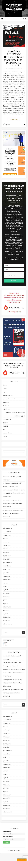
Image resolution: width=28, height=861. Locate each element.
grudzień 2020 (7, 555)
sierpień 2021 (6, 542)
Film (16, 49)
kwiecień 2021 (6, 549)
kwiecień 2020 (6, 579)
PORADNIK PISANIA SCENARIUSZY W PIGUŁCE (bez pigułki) (15, 414)
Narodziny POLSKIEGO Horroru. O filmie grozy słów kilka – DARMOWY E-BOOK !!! (14, 58)
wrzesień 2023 (7, 532)
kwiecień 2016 (6, 607)
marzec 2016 (6, 610)
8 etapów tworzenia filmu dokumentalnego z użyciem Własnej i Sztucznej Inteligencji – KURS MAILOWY (14, 493)
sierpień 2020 (6, 569)
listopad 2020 (6, 559)
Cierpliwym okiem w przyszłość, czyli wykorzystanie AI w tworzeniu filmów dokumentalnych (12, 503)
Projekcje (5, 422)
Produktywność (7, 419)
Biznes (4, 385)
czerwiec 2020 (7, 576)
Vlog (4, 429)
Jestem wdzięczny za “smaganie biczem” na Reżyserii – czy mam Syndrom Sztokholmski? (13, 513)
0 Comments (19, 68)
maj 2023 (5, 538)
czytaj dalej (14, 119)
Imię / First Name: (8, 836)
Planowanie (6, 405)
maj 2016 (5, 603)
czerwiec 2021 (7, 545)
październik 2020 (7, 562)
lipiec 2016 (6, 600)
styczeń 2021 (6, 552)
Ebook (12, 49)
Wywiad (5, 436)
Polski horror (6, 409)
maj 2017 (5, 590)
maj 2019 (5, 583)
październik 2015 (7, 624)
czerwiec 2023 (7, 535)
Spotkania (5, 426)
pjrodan (8, 124)
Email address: (7, 831)
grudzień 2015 (7, 617)
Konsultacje (6, 402)
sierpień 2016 (6, 596)
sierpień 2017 (6, 586)
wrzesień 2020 (7, 566)
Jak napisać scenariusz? (9, 399)
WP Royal (18, 850)
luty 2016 (5, 613)
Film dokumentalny (7, 395)
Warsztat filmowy (7, 433)
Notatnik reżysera (14, 7)
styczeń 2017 (6, 593)
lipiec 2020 (6, 572)
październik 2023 (7, 528)
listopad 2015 (6, 620)
